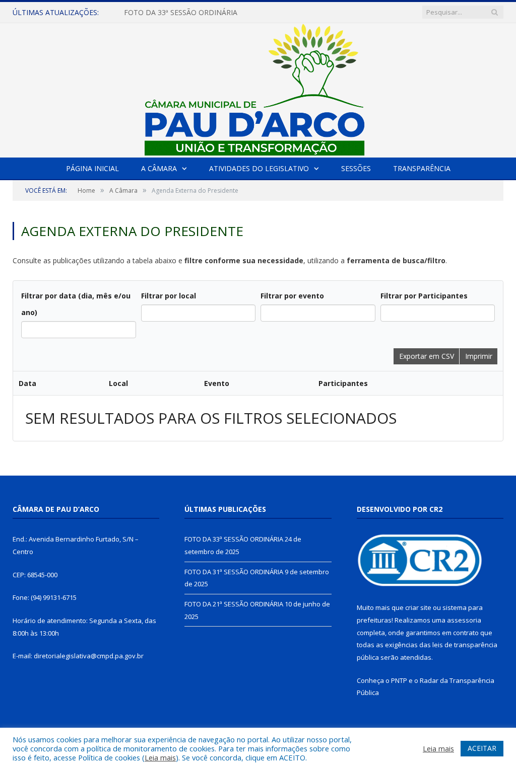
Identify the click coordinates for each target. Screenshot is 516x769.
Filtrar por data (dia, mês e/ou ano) (76, 304)
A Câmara (159, 168)
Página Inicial (92, 168)
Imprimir (478, 356)
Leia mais (160, 757)
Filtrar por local (168, 295)
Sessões (356, 168)
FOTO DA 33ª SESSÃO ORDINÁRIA (180, 12)
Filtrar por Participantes (424, 295)
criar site (418, 607)
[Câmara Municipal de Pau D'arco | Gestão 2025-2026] (258, 88)
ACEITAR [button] (482, 748)
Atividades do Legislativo (259, 168)
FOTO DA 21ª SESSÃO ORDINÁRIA (233, 603)
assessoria (464, 620)
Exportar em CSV (426, 356)
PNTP (399, 680)
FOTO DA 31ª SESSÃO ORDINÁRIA (233, 571)
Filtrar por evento (292, 295)
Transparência (421, 168)
